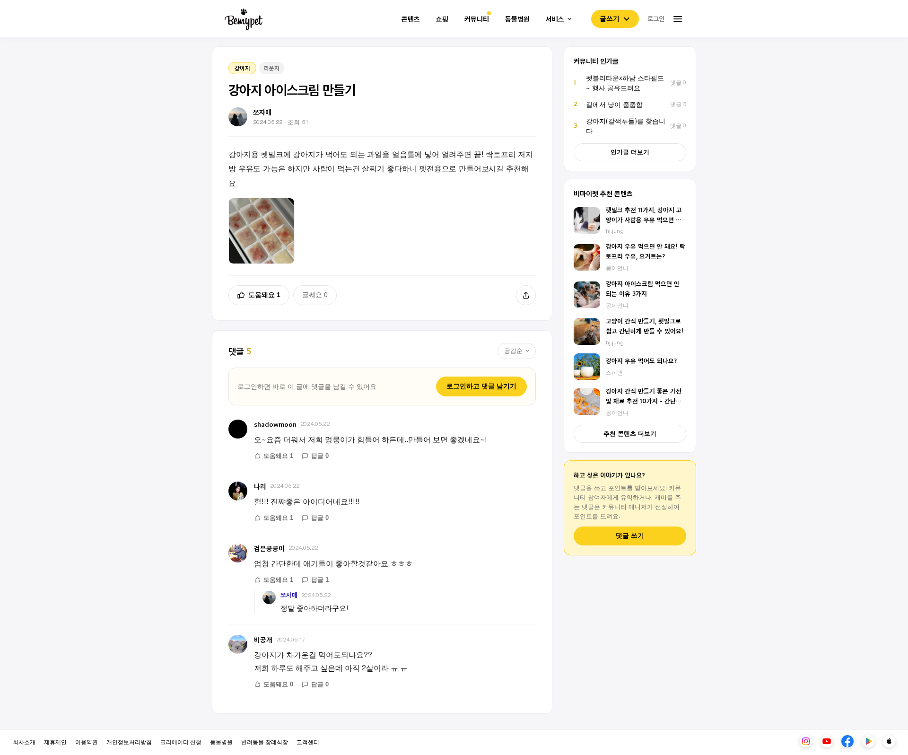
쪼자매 (288, 595)
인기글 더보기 (630, 152)
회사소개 (24, 741)
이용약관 (86, 741)
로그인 (655, 18)
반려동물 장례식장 (264, 741)
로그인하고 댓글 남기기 (481, 386)
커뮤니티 (476, 19)
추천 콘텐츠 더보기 (629, 433)
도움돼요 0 (278, 684)
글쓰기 (610, 18)
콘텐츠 (411, 19)
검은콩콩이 (269, 548)
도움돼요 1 (264, 294)
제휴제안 (55, 741)
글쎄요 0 (315, 294)
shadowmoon (275, 424)
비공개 (263, 639)
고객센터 (308, 741)
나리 (260, 486)
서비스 (555, 19)
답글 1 (320, 579)
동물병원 (517, 19)
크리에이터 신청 (180, 741)
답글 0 (320, 455)
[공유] (526, 295)
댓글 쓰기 (630, 535)
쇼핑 (442, 19)
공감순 (513, 350)
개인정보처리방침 (129, 741)
